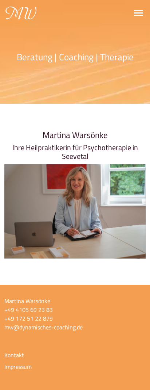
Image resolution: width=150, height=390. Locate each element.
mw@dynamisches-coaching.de (43, 327)
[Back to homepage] (20, 13)
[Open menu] (138, 13)
